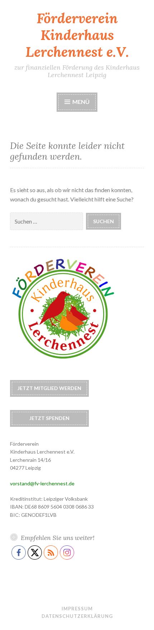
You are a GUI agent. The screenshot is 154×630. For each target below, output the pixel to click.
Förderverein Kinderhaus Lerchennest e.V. (77, 35)
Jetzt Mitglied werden (49, 388)
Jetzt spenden (49, 418)
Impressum (77, 608)
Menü (81, 101)
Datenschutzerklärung (77, 616)
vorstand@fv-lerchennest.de (42, 483)
